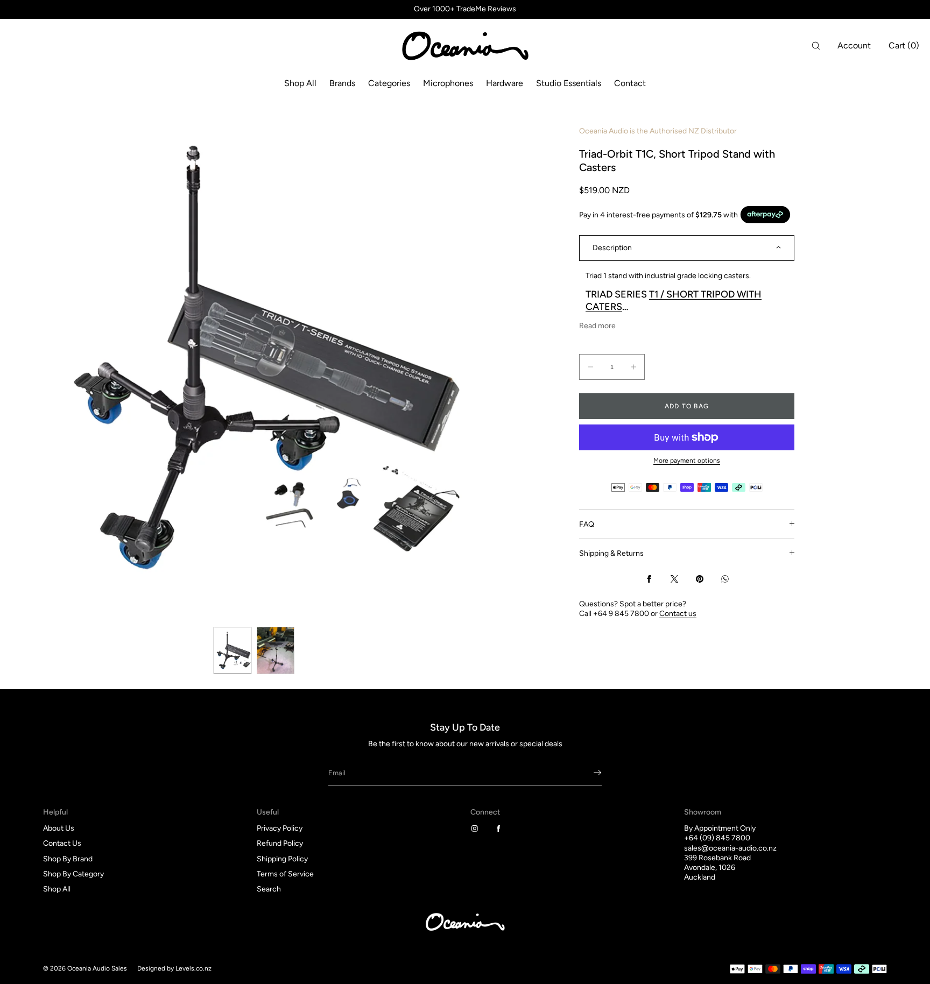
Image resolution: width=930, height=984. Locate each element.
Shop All (300, 83)
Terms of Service (285, 874)
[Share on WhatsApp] (725, 579)
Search (269, 889)
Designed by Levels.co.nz (174, 968)
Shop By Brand (68, 858)
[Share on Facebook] (649, 579)
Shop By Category (73, 874)
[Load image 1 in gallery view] (232, 650)
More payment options (686, 460)
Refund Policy (280, 843)
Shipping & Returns (611, 552)
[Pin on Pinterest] (699, 579)
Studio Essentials (568, 83)
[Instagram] (477, 828)
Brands (342, 83)
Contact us (677, 613)
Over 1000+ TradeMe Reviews (465, 9)
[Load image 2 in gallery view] (275, 650)
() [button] (904, 45)
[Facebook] (500, 828)
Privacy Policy (279, 828)
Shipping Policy (282, 858)
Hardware (504, 83)
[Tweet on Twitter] (674, 579)
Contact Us (62, 843)
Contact (630, 83)
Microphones (448, 83)
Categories (389, 83)
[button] (816, 46)
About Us (58, 828)
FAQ (586, 523)
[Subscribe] (588, 772)
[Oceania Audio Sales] (465, 46)
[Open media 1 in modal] (254, 357)
